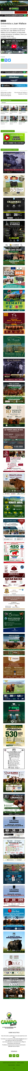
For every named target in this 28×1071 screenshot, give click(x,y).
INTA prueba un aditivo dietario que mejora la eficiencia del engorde (6, 94)
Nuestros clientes (20, 1062)
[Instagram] (14, 1055)
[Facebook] (10, 1055)
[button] (26, 9)
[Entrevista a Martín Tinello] (23, 108)
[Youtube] (17, 1055)
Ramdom (4, 102)
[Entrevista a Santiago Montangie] (5, 108)
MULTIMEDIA (3, 20)
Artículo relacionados (6, 100)
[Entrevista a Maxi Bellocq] (23, 118)
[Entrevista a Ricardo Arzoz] (14, 108)
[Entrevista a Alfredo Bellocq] (14, 118)
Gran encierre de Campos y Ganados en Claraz (20, 93)
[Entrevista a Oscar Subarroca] (5, 118)
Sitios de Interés (11, 1065)
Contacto (18, 1065)
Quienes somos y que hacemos (9, 1062)
